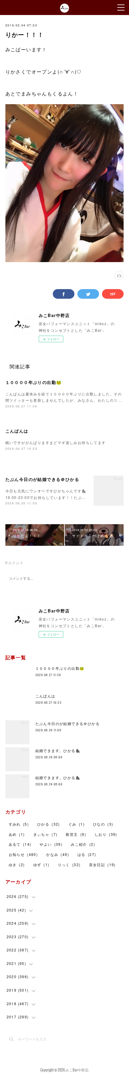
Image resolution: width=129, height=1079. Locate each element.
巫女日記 (102, 864)
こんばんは (16, 431)
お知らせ (23, 854)
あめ (17, 834)
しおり (105, 834)
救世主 (76, 834)
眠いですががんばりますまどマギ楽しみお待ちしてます (55, 442)
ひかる (48, 824)
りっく (69, 864)
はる (86, 854)
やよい (51, 844)
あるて (20, 844)
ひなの (103, 824)
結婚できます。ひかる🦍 (57, 750)
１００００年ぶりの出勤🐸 (33, 382)
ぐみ (76, 824)
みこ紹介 (83, 844)
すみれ (19, 824)
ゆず (41, 864)
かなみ (57, 854)
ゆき (17, 864)
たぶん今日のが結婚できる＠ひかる (42, 479)
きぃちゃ (45, 834)
